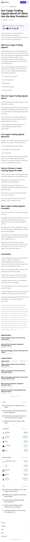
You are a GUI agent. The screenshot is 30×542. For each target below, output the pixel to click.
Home (2, 6)
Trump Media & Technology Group (11, 461)
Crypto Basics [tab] (5, 361)
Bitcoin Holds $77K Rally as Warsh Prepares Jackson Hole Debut (13, 506)
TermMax (7, 470)
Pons (6, 465)
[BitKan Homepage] (5, 2)
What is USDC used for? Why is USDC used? (14, 422)
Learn (7, 6)
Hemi (6, 441)
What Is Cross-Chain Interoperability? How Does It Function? (13, 390)
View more (24, 402)
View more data (14, 396)
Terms (15, 533)
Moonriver (7, 432)
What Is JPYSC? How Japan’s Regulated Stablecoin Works (12, 345)
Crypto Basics (13, 6)
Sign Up (23, 2)
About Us (15, 522)
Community (15, 536)
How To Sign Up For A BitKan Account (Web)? (14, 406)
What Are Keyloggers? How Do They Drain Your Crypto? (14, 351)
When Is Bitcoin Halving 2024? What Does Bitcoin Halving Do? (15, 411)
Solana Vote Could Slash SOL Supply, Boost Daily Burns (14, 501)
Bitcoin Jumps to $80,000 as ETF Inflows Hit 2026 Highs (15, 495)
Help (15, 529)
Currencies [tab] (23, 361)
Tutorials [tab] (14, 361)
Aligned (7, 474)
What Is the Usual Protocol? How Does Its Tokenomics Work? (13, 371)
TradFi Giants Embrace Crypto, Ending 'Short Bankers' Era (14, 511)
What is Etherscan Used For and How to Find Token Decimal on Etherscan (15, 417)
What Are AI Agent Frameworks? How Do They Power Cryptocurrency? (14, 377)
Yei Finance (7, 445)
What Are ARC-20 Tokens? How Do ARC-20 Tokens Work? (13, 338)
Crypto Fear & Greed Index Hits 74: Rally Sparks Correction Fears (15, 490)
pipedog (7, 436)
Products (15, 526)
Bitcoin (9, 237)
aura (6, 450)
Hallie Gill (5, 20)
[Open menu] (28, 2)
